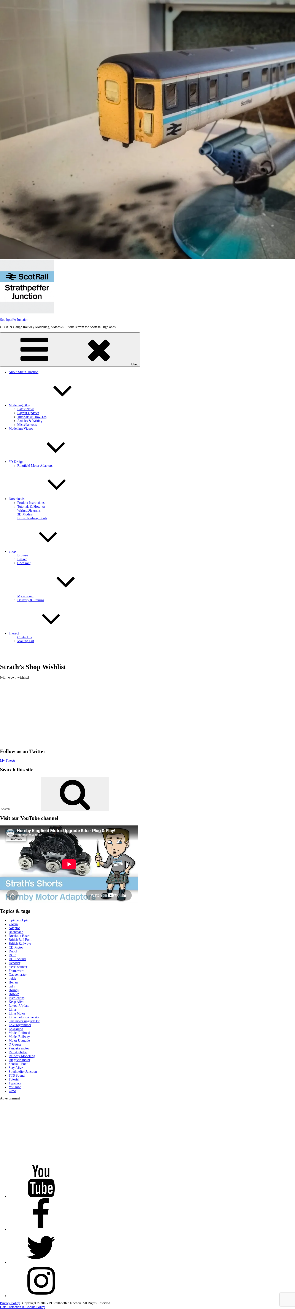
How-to (14, 994)
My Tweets (7, 760)
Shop (12, 551)
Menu (134, 364)
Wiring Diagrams (29, 510)
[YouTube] (41, 1196)
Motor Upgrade (19, 1040)
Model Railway (19, 1036)
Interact (14, 633)
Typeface (15, 1083)
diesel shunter (18, 967)
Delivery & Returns (30, 600)
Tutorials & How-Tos (31, 417)
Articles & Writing (29, 421)
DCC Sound (17, 959)
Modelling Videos (21, 428)
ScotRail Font (18, 1064)
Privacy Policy (10, 1303)
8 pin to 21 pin (19, 920)
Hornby (14, 990)
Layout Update (19, 1005)
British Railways (20, 943)
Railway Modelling (22, 1056)
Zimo (12, 1091)
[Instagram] (41, 1296)
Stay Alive (16, 1067)
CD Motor (16, 947)
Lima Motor (17, 1013)
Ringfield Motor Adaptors (34, 465)
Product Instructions (30, 502)
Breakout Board (19, 936)
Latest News (25, 409)
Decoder (14, 963)
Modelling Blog (19, 405)
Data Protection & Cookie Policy (22, 1307)
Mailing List (25, 641)
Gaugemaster (18, 974)
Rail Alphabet (18, 1052)
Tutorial (14, 1079)
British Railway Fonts (32, 518)
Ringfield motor (19, 1060)
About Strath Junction (23, 372)
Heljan (13, 982)
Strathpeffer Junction (14, 319)
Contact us (24, 637)
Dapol (13, 951)
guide (12, 978)
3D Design (16, 461)
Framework (16, 970)
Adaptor (14, 928)
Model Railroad (19, 1033)
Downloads (16, 499)
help (11, 986)
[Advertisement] (147, 713)
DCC (12, 955)
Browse (22, 555)
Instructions (16, 998)
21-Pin (13, 924)
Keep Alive (16, 1002)
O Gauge (15, 1044)
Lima (12, 1009)
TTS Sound (17, 1075)
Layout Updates (28, 413)
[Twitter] (41, 1262)
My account (25, 596)
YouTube (15, 1087)
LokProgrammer (20, 1025)
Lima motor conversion (24, 1017)
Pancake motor (19, 1048)
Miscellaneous (27, 424)
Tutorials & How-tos (31, 506)
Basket (22, 559)
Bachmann (16, 932)
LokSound (16, 1029)
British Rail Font (20, 939)
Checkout (23, 563)
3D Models (25, 514)
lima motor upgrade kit (24, 1021)
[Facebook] (41, 1229)
